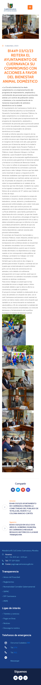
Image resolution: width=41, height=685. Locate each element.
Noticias (6, 623)
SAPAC (6, 591)
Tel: (12, 561)
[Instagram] (25, 678)
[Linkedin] (28, 490)
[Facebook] (13, 490)
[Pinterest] (23, 490)
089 (28, 643)
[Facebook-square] (15, 678)
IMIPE (5, 601)
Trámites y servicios (11, 614)
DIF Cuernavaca (9, 596)
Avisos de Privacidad (11, 577)
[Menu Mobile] (30, 7)
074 (15, 647)
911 (15, 652)
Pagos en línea (9, 619)
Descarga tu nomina (11, 628)
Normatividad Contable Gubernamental (19, 587)
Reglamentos (8, 582)
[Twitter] (18, 490)
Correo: (19, 564)
